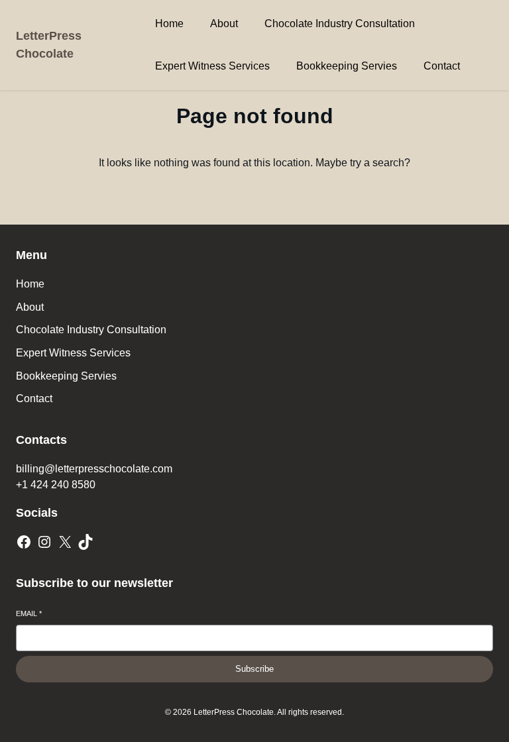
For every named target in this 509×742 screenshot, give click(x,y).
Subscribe (254, 669)
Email (29, 613)
